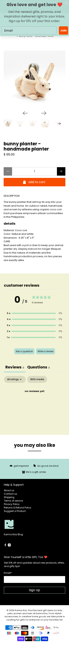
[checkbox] (37, 379)
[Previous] (25, 113)
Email (8, 573)
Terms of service (13, 500)
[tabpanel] (34, 404)
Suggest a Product (15, 511)
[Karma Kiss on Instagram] (9, 545)
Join (63, 30)
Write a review (45, 351)
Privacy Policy (12, 504)
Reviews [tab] (14, 367)
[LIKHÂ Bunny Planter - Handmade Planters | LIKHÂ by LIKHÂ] (34, 76)
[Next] (44, 113)
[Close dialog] (66, 2)
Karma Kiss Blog (13, 534)
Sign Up (34, 590)
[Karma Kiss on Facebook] (5, 545)
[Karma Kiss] (19, 525)
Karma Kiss (21, 610)
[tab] (38, 367)
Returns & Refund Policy (17, 507)
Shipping (9, 497)
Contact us (10, 493)
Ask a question (24, 351)
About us (9, 490)
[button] (34, 313)
